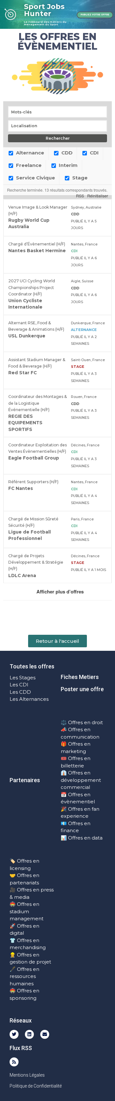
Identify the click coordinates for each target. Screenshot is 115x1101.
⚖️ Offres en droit (82, 722)
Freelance (28, 165)
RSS (80, 196)
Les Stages (22, 678)
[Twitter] (14, 1034)
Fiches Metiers (80, 677)
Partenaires (25, 780)
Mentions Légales (27, 1075)
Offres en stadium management (26, 911)
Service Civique (35, 178)
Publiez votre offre (94, 14)
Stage (79, 178)
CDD (66, 153)
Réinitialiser (97, 196)
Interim (67, 165)
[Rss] (14, 1061)
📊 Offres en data (82, 838)
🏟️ (13, 904)
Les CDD (20, 692)
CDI (93, 153)
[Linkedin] (29, 1034)
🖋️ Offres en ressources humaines (24, 976)
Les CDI (19, 685)
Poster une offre (82, 689)
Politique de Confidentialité (36, 1086)
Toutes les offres (32, 666)
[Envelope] (44, 1034)
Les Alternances (29, 699)
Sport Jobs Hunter (44, 10)
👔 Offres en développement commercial (81, 780)
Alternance (29, 153)
